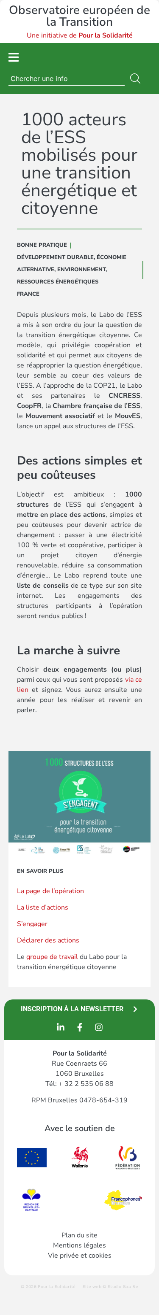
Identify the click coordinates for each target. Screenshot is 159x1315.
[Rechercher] (137, 78)
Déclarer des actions (48, 940)
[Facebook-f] (79, 1027)
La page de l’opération (50, 891)
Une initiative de (80, 35)
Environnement (81, 269)
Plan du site (79, 1235)
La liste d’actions (42, 907)
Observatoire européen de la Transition (79, 16)
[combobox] (66, 78)
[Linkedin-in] (60, 1027)
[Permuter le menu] (13, 57)
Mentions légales (79, 1245)
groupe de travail (52, 956)
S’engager (32, 924)
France (28, 294)
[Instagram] (98, 1027)
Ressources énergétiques (57, 282)
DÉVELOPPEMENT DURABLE (55, 257)
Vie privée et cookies (80, 1255)
